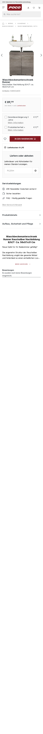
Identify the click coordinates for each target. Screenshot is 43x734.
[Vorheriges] (1, 55)
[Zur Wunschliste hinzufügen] (5, 139)
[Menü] (3, 7)
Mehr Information (15, 122)
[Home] (3, 23)
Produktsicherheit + (16, 127)
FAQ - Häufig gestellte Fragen (19, 198)
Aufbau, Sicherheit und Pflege (17, 224)
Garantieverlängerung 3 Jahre (18, 118)
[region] (21, 55)
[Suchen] (4, 14)
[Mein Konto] (28, 7)
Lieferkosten (21, 106)
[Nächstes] (41, 55)
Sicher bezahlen (13, 193)
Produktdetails (9, 215)
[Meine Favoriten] (34, 7)
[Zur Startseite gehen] (14, 7)
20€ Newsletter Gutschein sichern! (21, 189)
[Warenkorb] (39, 7)
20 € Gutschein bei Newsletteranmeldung (16, 2)
